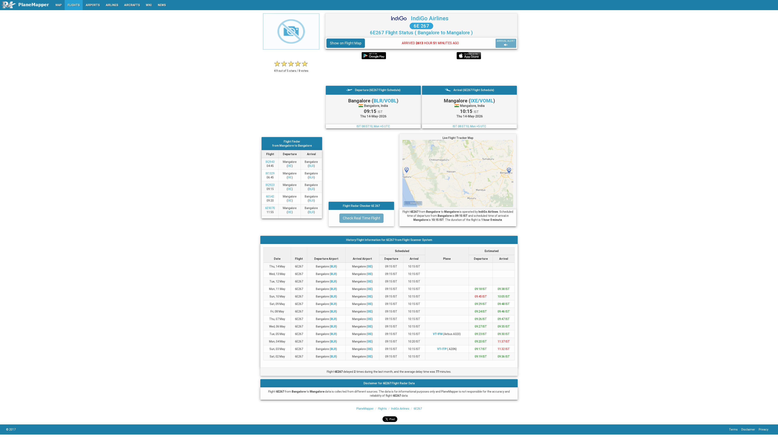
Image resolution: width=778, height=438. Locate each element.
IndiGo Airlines (430, 18)
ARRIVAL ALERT (506, 41)
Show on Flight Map (345, 43)
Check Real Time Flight (361, 218)
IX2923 (270, 185)
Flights (382, 408)
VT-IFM (437, 334)
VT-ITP (442, 349)
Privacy (765, 429)
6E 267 (421, 26)
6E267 (418, 408)
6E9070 (270, 208)
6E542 (270, 196)
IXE (290, 165)
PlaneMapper (365, 408)
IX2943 (270, 161)
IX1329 (270, 173)
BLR (311, 165)
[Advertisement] (421, 72)
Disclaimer (750, 429)
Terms (735, 429)
